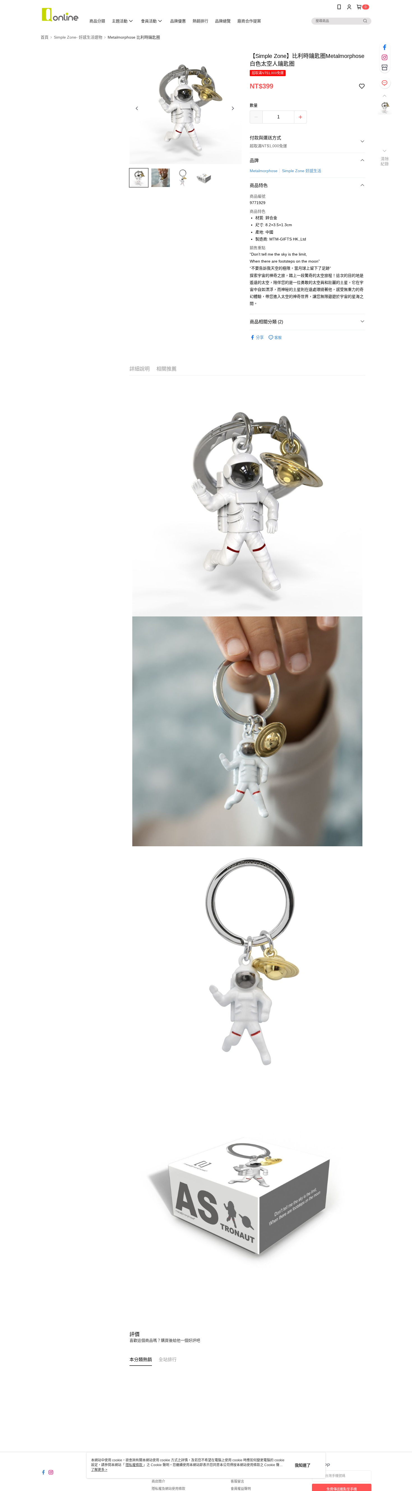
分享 (260, 337)
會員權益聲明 (241, 1489)
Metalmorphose (263, 171)
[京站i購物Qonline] (60, 15)
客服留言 (237, 1481)
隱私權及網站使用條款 (168, 1489)
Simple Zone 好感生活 (301, 171)
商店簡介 (158, 1481)
